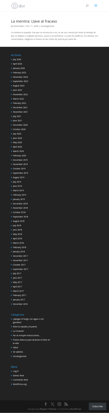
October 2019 (19, 168)
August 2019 (18, 177)
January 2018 (19, 251)
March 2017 (18, 291)
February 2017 (19, 295)
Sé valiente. (18, 351)
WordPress (75, 409)
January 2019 (19, 199)
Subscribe (97, 406)
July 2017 (17, 273)
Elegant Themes (48, 409)
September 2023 (20, 81)
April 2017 (17, 286)
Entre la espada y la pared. (25, 326)
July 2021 (17, 116)
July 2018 (17, 225)
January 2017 (19, 299)
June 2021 (17, 120)
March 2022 (18, 98)
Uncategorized (47, 26)
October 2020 (19, 129)
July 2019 (17, 181)
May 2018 (17, 234)
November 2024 (20, 77)
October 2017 (19, 264)
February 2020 (19, 155)
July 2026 (17, 59)
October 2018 (19, 212)
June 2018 (17, 229)
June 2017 (17, 277)
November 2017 (20, 260)
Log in (16, 371)
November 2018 (20, 207)
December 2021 (20, 107)
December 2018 (20, 203)
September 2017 (20, 269)
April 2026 (17, 63)
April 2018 (17, 238)
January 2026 (19, 68)
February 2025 (19, 72)
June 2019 (17, 186)
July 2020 (17, 133)
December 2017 (20, 256)
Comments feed (20, 379)
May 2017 (17, 282)
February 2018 (19, 247)
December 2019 (20, 160)
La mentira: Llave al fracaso (34, 21)
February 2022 (19, 103)
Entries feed (18, 375)
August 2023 (18, 85)
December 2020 (20, 125)
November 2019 (20, 164)
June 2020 (17, 138)
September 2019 (20, 173)
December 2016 (20, 304)
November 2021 (20, 111)
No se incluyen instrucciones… (27, 335)
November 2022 (20, 94)
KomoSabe (19, 26)
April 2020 (17, 146)
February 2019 (19, 194)
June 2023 (17, 90)
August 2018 (18, 221)
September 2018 (20, 216)
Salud (15, 347)
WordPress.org (20, 384)
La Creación (18, 331)
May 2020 (17, 142)
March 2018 (18, 243)
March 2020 (18, 151)
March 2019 (18, 190)
